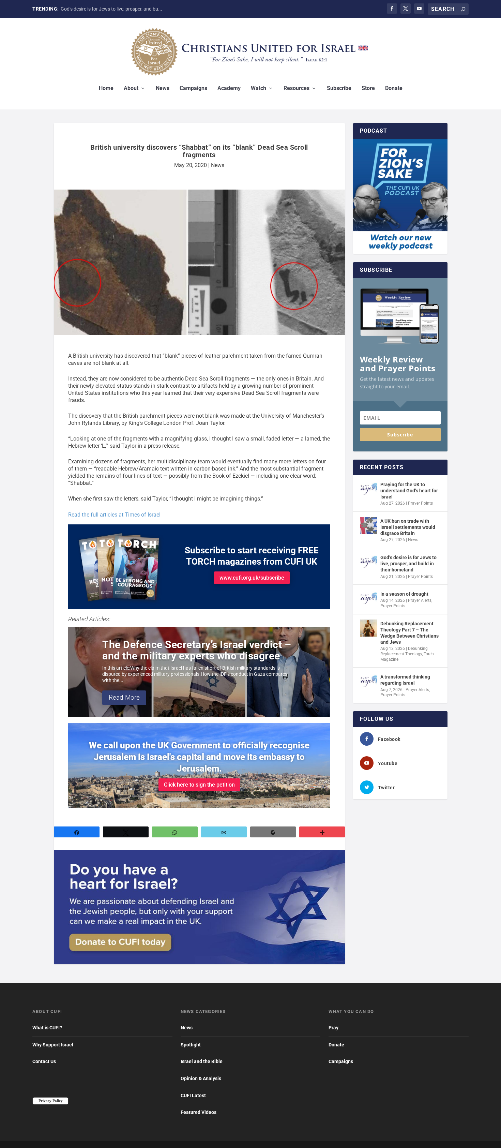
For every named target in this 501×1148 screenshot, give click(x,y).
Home (106, 88)
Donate (394, 88)
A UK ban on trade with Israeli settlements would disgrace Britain (407, 527)
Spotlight (191, 1044)
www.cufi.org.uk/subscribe (251, 578)
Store (368, 88)
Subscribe (339, 88)
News (162, 88)
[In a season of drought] (368, 598)
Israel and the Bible (202, 1061)
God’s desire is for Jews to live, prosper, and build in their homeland (408, 563)
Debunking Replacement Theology (404, 651)
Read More (124, 697)
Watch (258, 88)
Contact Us (44, 1061)
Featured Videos (198, 1112)
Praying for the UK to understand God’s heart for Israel (409, 491)
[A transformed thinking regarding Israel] (368, 681)
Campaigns (193, 88)
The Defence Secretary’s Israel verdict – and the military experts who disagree (196, 650)
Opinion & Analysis (201, 1078)
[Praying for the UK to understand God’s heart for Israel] (368, 488)
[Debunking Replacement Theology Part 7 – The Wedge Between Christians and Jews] (368, 628)
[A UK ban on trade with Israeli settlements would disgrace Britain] (368, 525)
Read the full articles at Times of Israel (114, 514)
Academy (229, 88)
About (131, 88)
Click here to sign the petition (199, 784)
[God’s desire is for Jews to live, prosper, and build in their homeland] (368, 561)
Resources (296, 88)
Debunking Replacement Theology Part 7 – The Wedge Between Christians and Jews (409, 633)
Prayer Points (420, 503)
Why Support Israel (52, 1044)
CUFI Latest (193, 1095)
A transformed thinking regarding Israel (405, 680)
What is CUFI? (47, 1027)
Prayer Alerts (419, 600)
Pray (333, 1027)
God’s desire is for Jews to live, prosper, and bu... (111, 9)
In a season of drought (404, 594)
